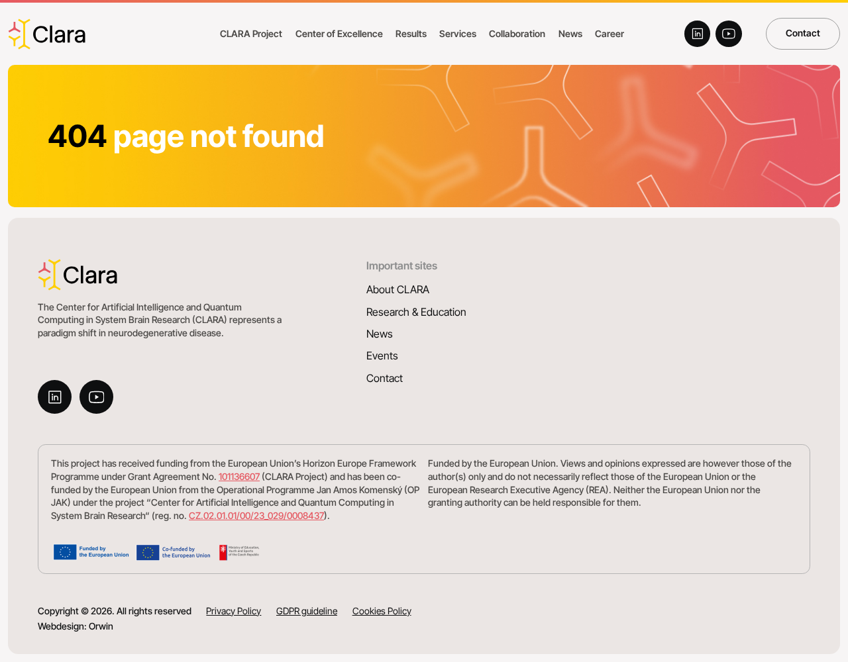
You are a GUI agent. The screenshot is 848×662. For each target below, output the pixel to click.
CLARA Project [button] (251, 33)
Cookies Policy (381, 611)
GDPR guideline (306, 611)
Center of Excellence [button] (339, 33)
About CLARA (397, 289)
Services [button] (457, 33)
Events (382, 356)
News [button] (570, 33)
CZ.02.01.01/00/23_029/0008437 (256, 515)
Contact (803, 33)
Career (609, 33)
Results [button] (411, 33)
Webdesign (61, 626)
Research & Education (416, 312)
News (379, 334)
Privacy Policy (233, 611)
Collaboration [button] (517, 33)
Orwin (101, 626)
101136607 (239, 476)
